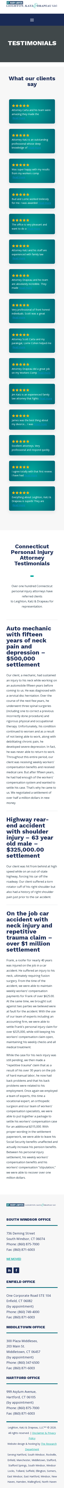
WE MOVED (13, 1259)
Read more (18, 118)
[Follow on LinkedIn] (9, 1270)
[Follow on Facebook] (16, 1270)
